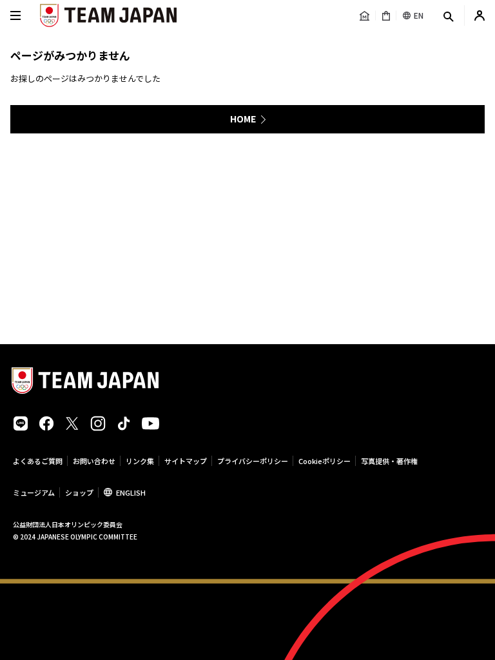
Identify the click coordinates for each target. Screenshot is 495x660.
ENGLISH (131, 492)
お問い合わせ (94, 461)
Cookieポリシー (324, 461)
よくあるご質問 (38, 461)
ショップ (79, 492)
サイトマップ (185, 461)
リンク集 (140, 461)
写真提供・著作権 (389, 461)
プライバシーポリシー (252, 461)
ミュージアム (34, 492)
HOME (243, 118)
